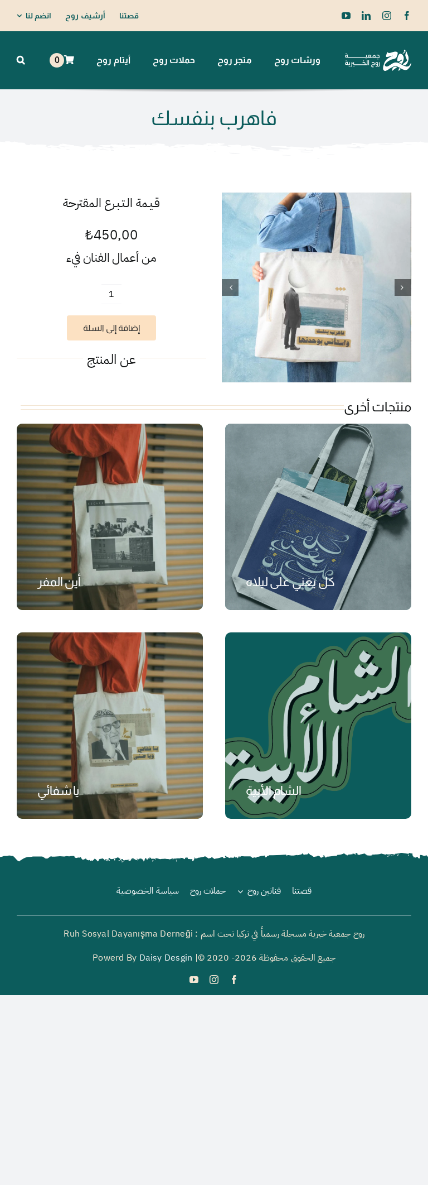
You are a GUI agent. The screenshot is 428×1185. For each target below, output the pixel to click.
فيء (73, 257)
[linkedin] (366, 15)
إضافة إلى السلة (111, 328)
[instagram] (386, 15)
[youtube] (346, 15)
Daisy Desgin (166, 958)
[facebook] (406, 15)
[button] (21, 60)
